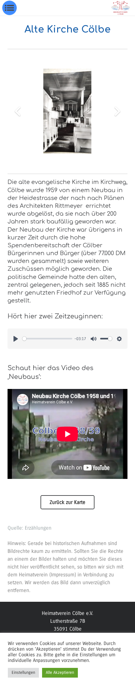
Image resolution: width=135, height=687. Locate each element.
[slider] (47, 339)
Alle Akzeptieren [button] (60, 672)
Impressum (62, 575)
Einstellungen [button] (23, 672)
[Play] (16, 339)
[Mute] (94, 339)
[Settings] (119, 339)
